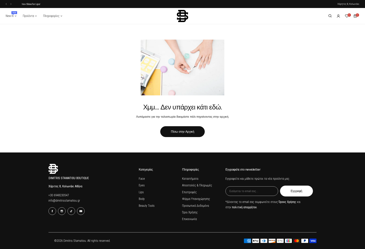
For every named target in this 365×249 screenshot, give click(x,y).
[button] (6, 4)
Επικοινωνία (189, 219)
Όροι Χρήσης (190, 212)
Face (142, 178)
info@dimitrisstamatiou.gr (64, 200)
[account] (338, 16)
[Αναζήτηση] (330, 16)
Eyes (142, 185)
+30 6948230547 (58, 195)
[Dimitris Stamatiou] (182, 16)
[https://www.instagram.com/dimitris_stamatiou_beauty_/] (62, 211)
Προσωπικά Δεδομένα (195, 206)
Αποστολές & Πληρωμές (197, 185)
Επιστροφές (189, 192)
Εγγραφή (296, 191)
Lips (141, 192)
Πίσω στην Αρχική (182, 131)
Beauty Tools (147, 206)
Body (142, 199)
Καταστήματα (190, 178)
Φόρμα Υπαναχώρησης (196, 199)
